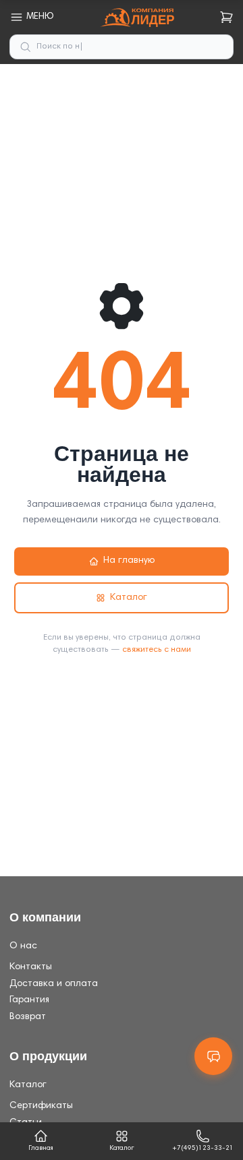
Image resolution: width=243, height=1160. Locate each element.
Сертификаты (41, 1106)
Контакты (30, 967)
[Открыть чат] (213, 1056)
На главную (129, 561)
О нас (23, 946)
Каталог (128, 598)
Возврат (27, 1017)
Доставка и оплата (53, 984)
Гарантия (29, 1000)
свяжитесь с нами (156, 650)
